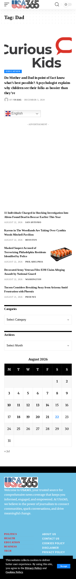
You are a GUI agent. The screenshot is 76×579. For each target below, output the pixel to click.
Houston (31, 240)
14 (47, 405)
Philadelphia (34, 262)
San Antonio (33, 222)
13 (37, 405)
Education (13, 71)
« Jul (7, 451)
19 (28, 417)
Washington (33, 279)
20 (38, 417)
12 (28, 405)
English (17, 113)
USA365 (18, 100)
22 (57, 417)
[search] (57, 4)
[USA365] (25, 4)
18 (18, 417)
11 (18, 405)
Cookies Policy (14, 572)
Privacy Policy (33, 568)
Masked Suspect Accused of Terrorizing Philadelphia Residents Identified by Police (25, 252)
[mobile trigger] (7, 4)
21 (47, 417)
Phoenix (30, 297)
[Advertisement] (38, 166)
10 (9, 405)
